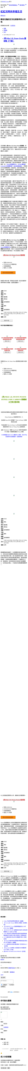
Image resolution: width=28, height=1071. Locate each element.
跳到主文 (3, 15)
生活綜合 (12, 25)
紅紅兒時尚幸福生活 (11, 11)
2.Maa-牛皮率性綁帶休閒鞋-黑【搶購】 (14, 921)
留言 (13, 968)
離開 (9, 1068)
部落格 (5, 30)
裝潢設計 (12, 972)
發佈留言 (3, 986)
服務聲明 (16, 1050)
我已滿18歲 (3, 1068)
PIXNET (7, 1048)
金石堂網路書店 (18, 166)
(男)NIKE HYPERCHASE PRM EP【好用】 (15, 951)
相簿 (5, 28)
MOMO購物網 (21, 164)
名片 (5, 32)
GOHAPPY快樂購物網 (6, 166)
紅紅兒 (2, 959)
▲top (2, 974)
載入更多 (3, 977)
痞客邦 (10, 968)
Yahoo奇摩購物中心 (12, 164)
